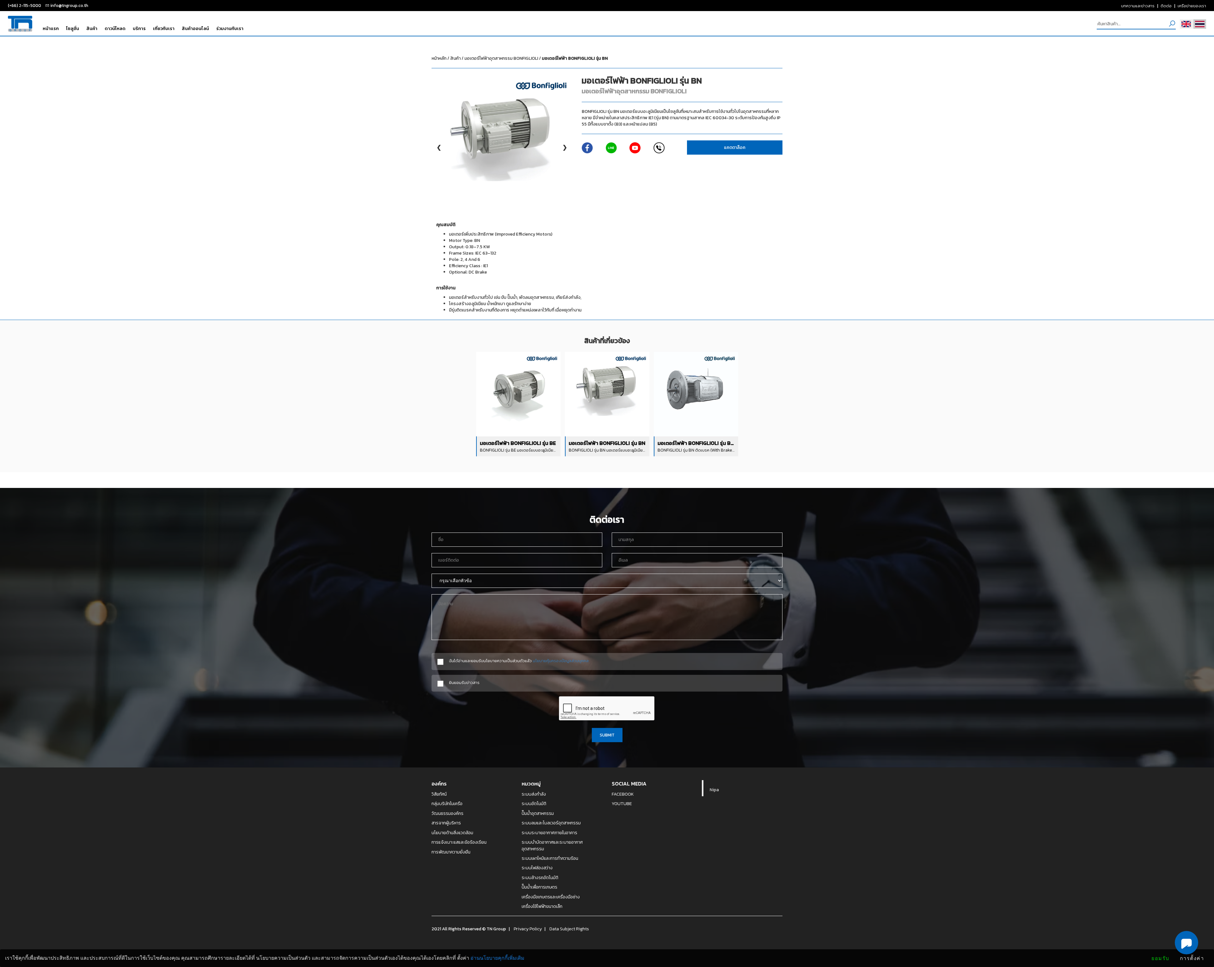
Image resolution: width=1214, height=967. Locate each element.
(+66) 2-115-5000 (24, 5)
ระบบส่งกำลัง (534, 794)
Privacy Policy (528, 929)
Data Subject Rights (569, 929)
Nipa (714, 789)
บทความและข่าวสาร (1138, 6)
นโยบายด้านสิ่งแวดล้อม (452, 832)
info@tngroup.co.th (69, 5)
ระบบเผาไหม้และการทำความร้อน (550, 858)
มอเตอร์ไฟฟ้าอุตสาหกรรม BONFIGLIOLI (536, 58)
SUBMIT (607, 735)
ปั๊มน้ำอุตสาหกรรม (538, 813)
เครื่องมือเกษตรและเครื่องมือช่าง (551, 897)
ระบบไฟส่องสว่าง (537, 868)
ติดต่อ (1166, 6)
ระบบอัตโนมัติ (534, 803)
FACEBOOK (623, 794)
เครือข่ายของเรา (1192, 6)
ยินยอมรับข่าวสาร (464, 683)
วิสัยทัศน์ (439, 794)
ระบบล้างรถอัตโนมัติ (540, 877)
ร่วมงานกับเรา (229, 28)
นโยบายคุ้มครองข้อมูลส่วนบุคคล (561, 660)
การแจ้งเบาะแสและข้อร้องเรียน (459, 842)
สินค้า (91, 28)
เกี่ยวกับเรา (164, 28)
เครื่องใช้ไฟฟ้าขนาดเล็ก (542, 906)
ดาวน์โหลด (115, 28)
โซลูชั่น (72, 28)
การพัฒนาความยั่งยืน (451, 852)
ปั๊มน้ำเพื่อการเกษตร (539, 887)
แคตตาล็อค (734, 147)
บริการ (139, 28)
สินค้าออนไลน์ (195, 28)
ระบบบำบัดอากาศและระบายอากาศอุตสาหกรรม (552, 845)
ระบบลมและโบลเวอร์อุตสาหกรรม (551, 823)
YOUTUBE (622, 803)
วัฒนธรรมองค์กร (447, 813)
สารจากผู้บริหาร (446, 823)
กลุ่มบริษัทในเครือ (447, 803)
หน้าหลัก (439, 58)
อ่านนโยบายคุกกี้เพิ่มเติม (497, 958)
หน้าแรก (51, 28)
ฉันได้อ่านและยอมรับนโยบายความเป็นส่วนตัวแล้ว (519, 661)
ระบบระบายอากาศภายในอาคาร (549, 832)
